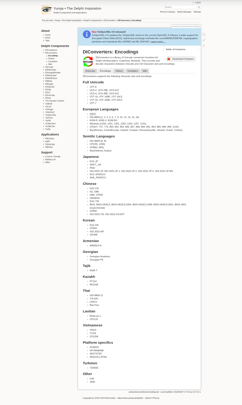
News (47, 38)
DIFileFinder (50, 70)
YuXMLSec (50, 126)
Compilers (52, 61)
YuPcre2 (49, 118)
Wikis (47, 162)
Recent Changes (167, 12)
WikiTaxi (49, 147)
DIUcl (47, 92)
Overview (90, 71)
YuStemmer (50, 123)
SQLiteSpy (50, 144)
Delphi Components (93, 20)
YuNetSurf (49, 112)
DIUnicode (50, 95)
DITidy (48, 89)
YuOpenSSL (50, 115)
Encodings (53, 56)
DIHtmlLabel (50, 75)
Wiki (50, 64)
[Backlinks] (203, 40)
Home (48, 35)
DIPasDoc (49, 138)
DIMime (48, 81)
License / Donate (52, 156)
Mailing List (50, 159)
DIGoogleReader (53, 73)
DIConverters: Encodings (129, 20)
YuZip (47, 129)
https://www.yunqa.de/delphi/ (130, 398)
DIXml (48, 98)
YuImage (49, 109)
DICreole (49, 67)
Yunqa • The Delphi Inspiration (67, 20)
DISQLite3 (49, 87)
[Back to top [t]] (203, 46)
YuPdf (48, 120)
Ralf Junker (110, 398)
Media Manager (184, 12)
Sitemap (197, 12)
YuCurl (48, 106)
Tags (47, 40)
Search (199, 7)
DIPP (47, 141)
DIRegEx (49, 84)
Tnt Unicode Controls (54, 101)
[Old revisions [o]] (203, 34)
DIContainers (51, 50)
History (51, 58)
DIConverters (110, 20)
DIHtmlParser (51, 78)
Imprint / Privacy (152, 398)
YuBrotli (48, 104)
